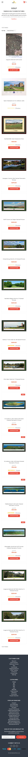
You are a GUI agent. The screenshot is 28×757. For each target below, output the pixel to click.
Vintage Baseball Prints (14, 715)
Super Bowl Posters (14, 712)
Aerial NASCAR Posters (14, 719)
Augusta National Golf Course (14, 59)
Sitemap (14, 674)
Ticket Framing (14, 691)
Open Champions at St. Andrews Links (14, 100)
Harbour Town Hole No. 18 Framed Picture (14, 339)
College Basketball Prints (14, 710)
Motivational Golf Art (14, 724)
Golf (14, 688)
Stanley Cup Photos (14, 716)
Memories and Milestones (14, 722)
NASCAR (14, 689)
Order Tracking (14, 670)
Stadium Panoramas (14, 709)
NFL (14, 683)
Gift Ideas (14, 707)
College (14, 682)
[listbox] (11, 30)
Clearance (14, 692)
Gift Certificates (14, 704)
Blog (14, 665)
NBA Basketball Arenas (14, 721)
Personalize (14, 694)
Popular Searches (14, 695)
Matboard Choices (14, 664)
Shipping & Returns (14, 668)
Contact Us (14, 671)
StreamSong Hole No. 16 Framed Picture (14, 259)
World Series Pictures (14, 713)
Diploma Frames (14, 706)
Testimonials (14, 667)
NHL (14, 686)
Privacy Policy (14, 673)
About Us (14, 661)
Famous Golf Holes (14, 718)
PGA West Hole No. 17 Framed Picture (14, 379)
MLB (14, 685)
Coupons (14, 703)
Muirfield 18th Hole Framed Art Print (14, 138)
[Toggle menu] (4, 2)
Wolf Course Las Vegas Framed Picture (14, 219)
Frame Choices (14, 662)
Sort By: (3, 30)
